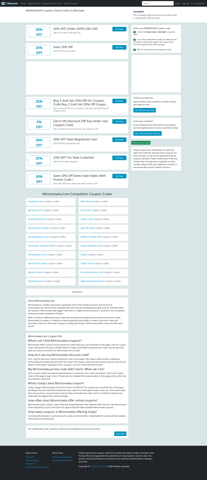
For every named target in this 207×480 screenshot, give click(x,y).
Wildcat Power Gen (99, 236)
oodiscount (9, 3)
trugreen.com (43, 201)
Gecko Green (43, 272)
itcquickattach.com (99, 245)
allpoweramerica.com (101, 281)
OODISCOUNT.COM (99, 466)
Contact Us (31, 463)
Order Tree (95, 263)
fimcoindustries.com (100, 272)
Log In (177, 3)
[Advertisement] (77, 78)
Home (23, 3)
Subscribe (120, 433)
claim (150, 164)
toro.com (94, 210)
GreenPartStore (44, 219)
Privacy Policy (32, 460)
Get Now (119, 29)
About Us (30, 457)
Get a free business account (147, 133)
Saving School (34, 3)
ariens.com (95, 219)
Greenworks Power (46, 228)
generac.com (43, 210)
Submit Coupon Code (140, 143)
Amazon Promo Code (52, 3)
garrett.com (95, 228)
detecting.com (44, 281)
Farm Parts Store (45, 263)
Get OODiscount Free (144, 110)
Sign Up (185, 3)
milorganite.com (45, 254)
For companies (198, 3)
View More (77, 292)
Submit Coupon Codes (62, 460)
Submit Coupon (71, 3)
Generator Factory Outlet (50, 245)
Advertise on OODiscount (37, 467)
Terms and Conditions (62, 457)
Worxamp (94, 201)
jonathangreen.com (47, 236)
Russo (92, 254)
